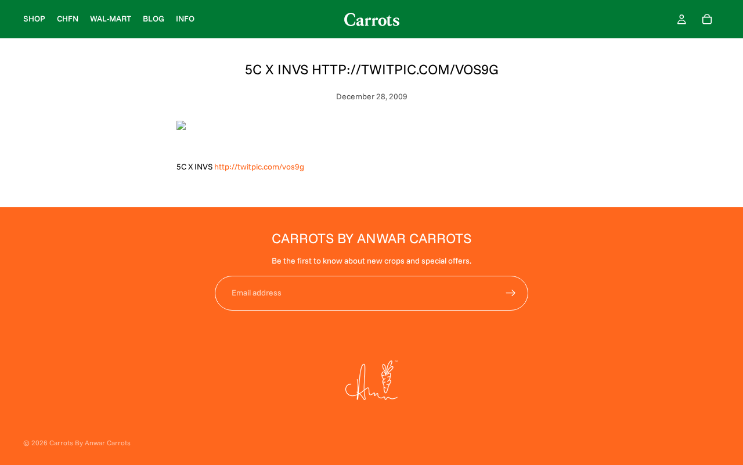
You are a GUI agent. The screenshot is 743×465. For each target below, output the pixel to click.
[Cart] (707, 19)
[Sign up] (511, 293)
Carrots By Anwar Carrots (90, 442)
